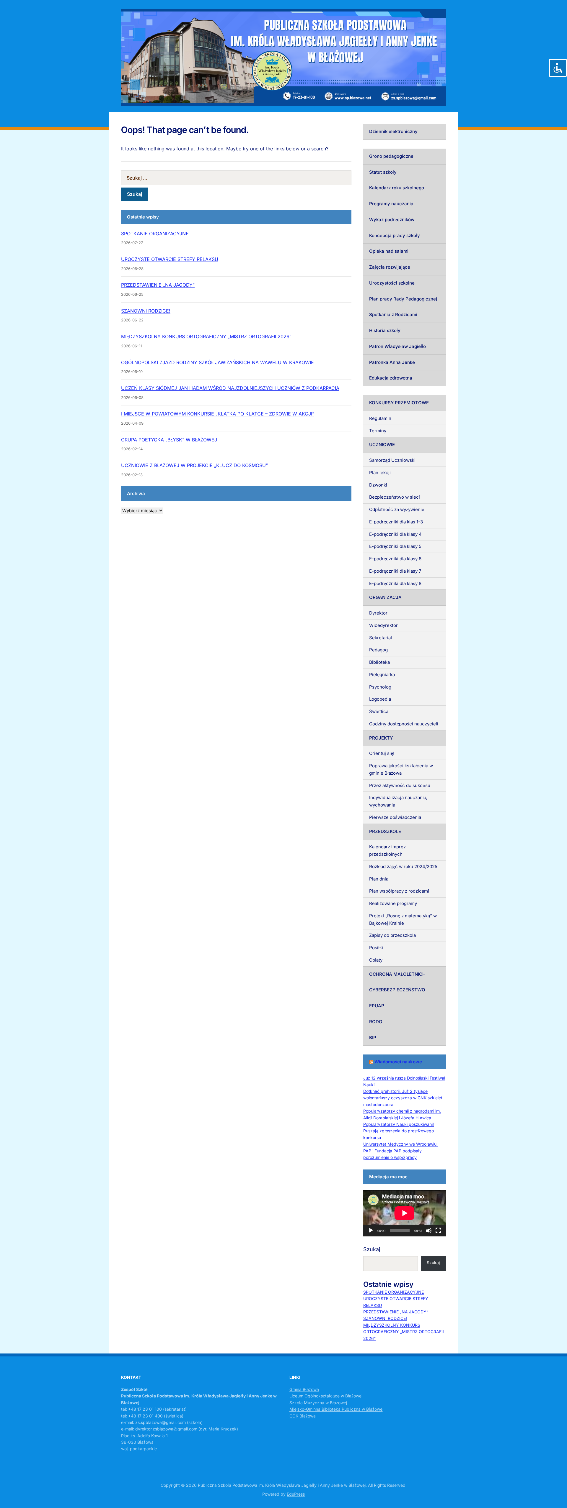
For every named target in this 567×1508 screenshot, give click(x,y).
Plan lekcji (380, 472)
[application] (404, 1213)
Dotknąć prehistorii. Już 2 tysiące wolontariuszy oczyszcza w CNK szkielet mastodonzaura (402, 1098)
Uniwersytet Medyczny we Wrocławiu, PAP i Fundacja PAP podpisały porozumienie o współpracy (400, 1150)
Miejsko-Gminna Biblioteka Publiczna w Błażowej (336, 1409)
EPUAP (376, 1005)
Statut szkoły (383, 172)
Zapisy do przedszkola (392, 935)
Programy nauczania (391, 203)
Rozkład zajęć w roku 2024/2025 (403, 866)
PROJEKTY (381, 738)
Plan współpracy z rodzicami (399, 891)
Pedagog (378, 650)
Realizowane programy (393, 903)
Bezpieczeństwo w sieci (394, 497)
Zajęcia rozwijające (389, 267)
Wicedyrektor (383, 625)
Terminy (377, 430)
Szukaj (371, 1249)
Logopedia (380, 699)
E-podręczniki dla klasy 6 (395, 558)
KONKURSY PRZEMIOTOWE (399, 402)
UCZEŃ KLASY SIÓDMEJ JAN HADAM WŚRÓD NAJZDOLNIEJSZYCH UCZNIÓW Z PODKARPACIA (230, 388)
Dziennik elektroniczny (393, 131)
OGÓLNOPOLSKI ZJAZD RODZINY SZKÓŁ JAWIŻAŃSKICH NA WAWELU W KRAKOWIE (217, 362)
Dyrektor (378, 613)
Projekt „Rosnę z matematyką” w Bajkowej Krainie (403, 919)
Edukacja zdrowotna (390, 378)
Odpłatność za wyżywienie (396, 509)
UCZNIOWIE (382, 444)
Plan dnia (378, 879)
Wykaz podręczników (391, 219)
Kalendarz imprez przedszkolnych (387, 850)
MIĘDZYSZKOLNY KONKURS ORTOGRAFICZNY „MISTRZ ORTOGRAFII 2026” (206, 336)
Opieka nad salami (388, 251)
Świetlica (378, 711)
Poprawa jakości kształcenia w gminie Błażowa (401, 769)
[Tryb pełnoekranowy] (438, 1230)
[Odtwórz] (371, 1230)
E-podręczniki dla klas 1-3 (396, 522)
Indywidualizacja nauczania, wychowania (398, 801)
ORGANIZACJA (385, 597)
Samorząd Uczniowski (392, 460)
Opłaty (375, 960)
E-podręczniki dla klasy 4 (395, 534)
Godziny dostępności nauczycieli (403, 724)
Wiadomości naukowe (398, 1062)
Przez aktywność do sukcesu (399, 785)
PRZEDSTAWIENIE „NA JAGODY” (158, 285)
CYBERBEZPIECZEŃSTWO (397, 990)
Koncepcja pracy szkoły (394, 235)
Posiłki (376, 947)
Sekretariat (380, 637)
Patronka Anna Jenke (392, 362)
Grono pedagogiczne (391, 156)
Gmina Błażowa (304, 1389)
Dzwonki (378, 485)
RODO (375, 1021)
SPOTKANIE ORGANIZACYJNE (155, 233)
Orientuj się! (381, 753)
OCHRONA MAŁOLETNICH (397, 974)
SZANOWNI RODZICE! (145, 311)
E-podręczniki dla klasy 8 (395, 583)
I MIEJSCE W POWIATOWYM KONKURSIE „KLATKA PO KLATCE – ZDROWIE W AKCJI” (217, 414)
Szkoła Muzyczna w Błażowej (318, 1402)
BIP (372, 1037)
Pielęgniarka (382, 674)
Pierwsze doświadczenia (395, 817)
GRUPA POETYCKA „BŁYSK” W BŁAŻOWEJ (169, 440)
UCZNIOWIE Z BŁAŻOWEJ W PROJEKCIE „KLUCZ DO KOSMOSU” (194, 465)
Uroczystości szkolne (392, 283)
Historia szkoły (384, 330)
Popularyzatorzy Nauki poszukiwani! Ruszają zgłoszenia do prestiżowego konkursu (398, 1131)
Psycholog (380, 687)
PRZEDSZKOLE (385, 831)
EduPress (296, 1493)
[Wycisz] (429, 1230)
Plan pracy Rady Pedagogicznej (403, 299)
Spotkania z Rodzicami (393, 314)
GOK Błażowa (302, 1415)
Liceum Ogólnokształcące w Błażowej (325, 1395)
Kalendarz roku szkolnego (396, 187)
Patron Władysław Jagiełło (397, 346)
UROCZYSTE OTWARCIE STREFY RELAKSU (169, 259)
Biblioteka (379, 662)
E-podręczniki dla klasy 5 (395, 546)
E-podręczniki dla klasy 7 (395, 571)
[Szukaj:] (236, 177)
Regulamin (380, 418)
